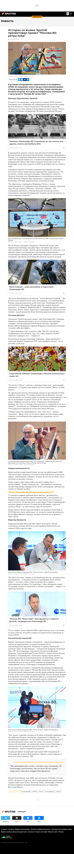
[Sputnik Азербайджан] (9, 15)
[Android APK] (6, 837)
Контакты (11, 829)
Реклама (61, 832)
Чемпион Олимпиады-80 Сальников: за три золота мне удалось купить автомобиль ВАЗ (36, 142)
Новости (11, 791)
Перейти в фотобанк (29, 76)
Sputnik (59, 791)
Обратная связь (53, 832)
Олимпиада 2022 (49, 791)
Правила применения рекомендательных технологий (18, 832)
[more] (64, 148)
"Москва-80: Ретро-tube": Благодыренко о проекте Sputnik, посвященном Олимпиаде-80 (34, 620)
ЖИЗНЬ (35, 791)
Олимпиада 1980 (25, 791)
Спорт (17, 791)
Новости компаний (41, 832)
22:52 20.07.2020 (13, 39)
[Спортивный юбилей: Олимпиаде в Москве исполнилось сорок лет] (37, 359)
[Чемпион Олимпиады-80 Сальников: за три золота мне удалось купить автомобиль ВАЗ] (37, 126)
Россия (41, 791)
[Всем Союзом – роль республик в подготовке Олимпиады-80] (37, 272)
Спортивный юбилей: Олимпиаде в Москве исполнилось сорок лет (37, 374)
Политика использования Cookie (61, 829)
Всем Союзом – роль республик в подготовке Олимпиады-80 (31, 288)
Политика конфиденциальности (41, 829)
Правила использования (22, 829)
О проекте (4, 829)
